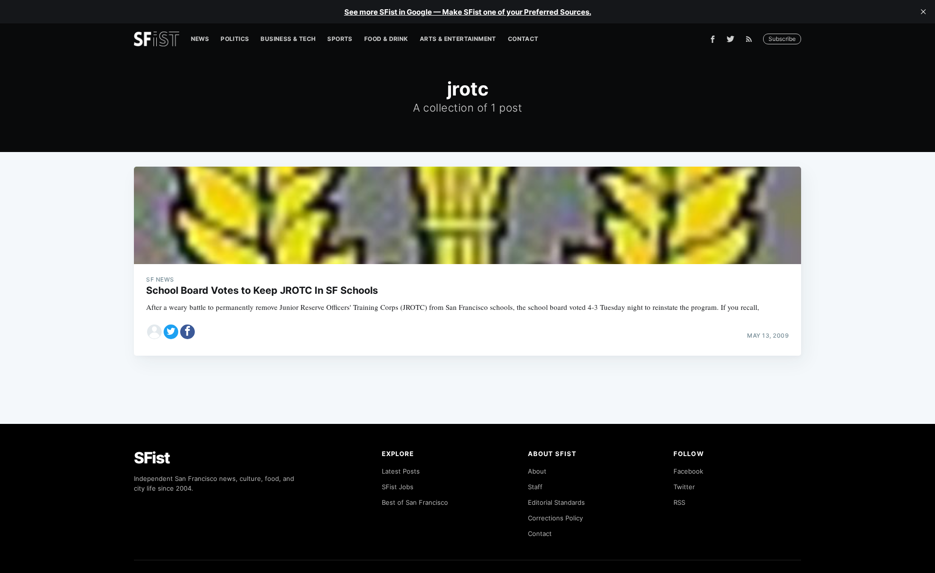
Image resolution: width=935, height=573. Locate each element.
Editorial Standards (556, 502)
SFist (152, 457)
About (537, 471)
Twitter (684, 487)
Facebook (688, 471)
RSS (679, 502)
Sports (339, 38)
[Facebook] (712, 39)
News (200, 38)
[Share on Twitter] (171, 332)
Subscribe (782, 38)
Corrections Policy (555, 518)
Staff (535, 487)
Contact (523, 38)
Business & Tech (288, 38)
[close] (923, 11)
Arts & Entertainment (458, 38)
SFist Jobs (397, 487)
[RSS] (751, 39)
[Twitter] (730, 39)
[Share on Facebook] (187, 332)
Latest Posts (401, 471)
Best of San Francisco (415, 502)
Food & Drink (386, 38)
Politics (235, 38)
